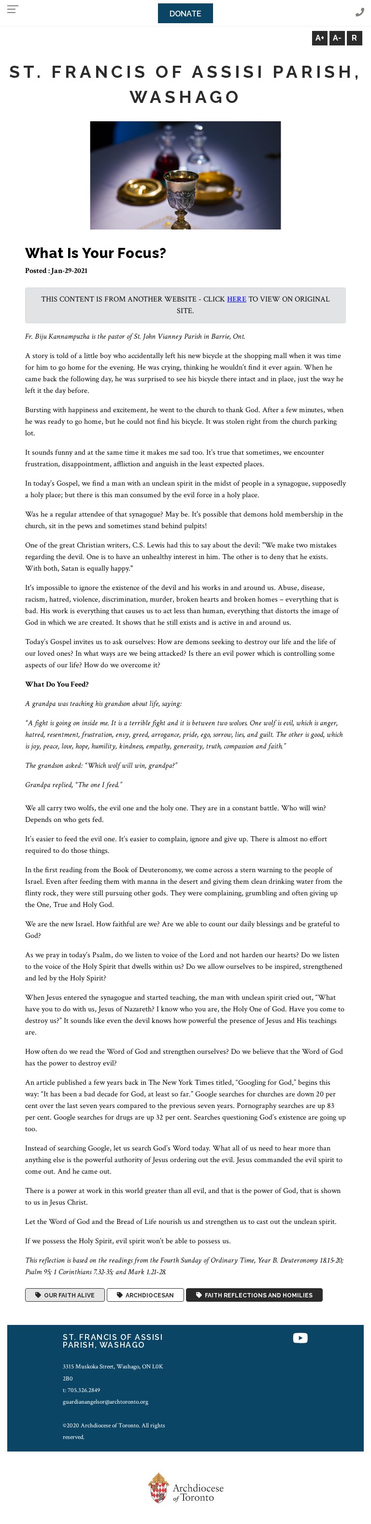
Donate (185, 13)
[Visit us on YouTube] (300, 1339)
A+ (319, 38)
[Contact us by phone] (360, 13)
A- (337, 38)
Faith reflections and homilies (257, 1295)
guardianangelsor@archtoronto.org (105, 1402)
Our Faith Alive (68, 1295)
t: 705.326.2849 (81, 1390)
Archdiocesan (148, 1295)
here (236, 299)
